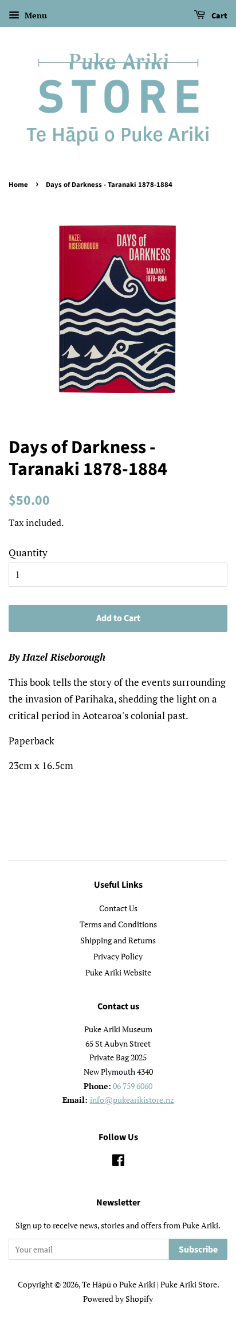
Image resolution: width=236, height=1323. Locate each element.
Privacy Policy (118, 956)
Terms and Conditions (118, 924)
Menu (34, 15)
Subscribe (198, 1249)
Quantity (28, 552)
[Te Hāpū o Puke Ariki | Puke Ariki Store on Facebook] (118, 1162)
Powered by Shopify (118, 1298)
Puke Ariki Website (118, 972)
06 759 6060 (132, 1085)
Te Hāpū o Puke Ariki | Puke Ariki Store (149, 1284)
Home (18, 184)
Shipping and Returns (118, 940)
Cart (218, 16)
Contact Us (118, 908)
